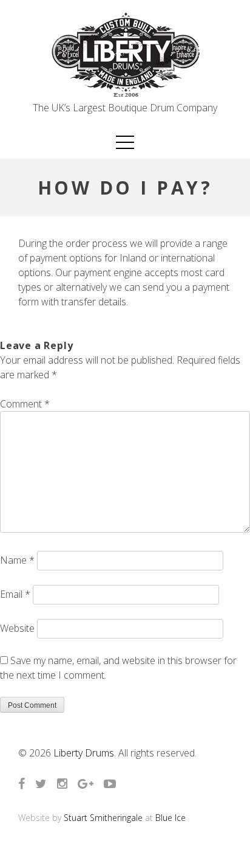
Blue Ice (170, 817)
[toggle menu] (125, 142)
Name (17, 560)
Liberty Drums (83, 753)
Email (15, 594)
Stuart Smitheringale (103, 817)
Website (17, 628)
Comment (25, 403)
